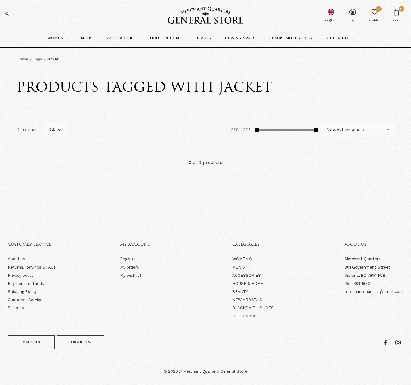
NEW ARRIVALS (247, 299)
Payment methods (26, 283)
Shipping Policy (22, 291)
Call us (31, 342)
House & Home (166, 38)
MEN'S (238, 267)
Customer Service (25, 299)
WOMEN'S (242, 259)
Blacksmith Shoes (290, 38)
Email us (80, 342)
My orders (129, 267)
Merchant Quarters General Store (215, 371)
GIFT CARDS (244, 316)
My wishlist (130, 275)
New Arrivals (240, 38)
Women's (57, 38)
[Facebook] (385, 342)
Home (22, 59)
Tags (37, 59)
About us (16, 259)
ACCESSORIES (246, 275)
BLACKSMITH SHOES (253, 308)
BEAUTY (240, 291)
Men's (87, 38)
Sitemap (16, 308)
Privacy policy (21, 275)
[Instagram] (398, 342)
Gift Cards (338, 38)
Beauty (203, 38)
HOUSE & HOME (247, 283)
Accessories (122, 38)
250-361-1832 (357, 283)
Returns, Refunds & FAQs (32, 267)
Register (128, 259)
